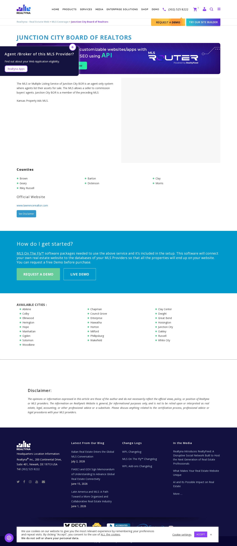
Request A (168, 22)
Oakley (162, 331)
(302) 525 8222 (178, 9)
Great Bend (165, 318)
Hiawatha (96, 322)
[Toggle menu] (218, 9)
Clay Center (165, 309)
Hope (25, 327)
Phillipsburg (97, 336)
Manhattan (29, 331)
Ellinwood (28, 318)
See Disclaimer (26, 213)
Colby (25, 313)
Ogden (26, 336)
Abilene (26, 309)
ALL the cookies (110, 534)
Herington (28, 322)
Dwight (162, 313)
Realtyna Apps (16, 69)
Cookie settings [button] (181, 534)
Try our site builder (203, 22)
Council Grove (98, 313)
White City (164, 340)
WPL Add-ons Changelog (137, 466)
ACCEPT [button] (200, 534)
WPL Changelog (131, 451)
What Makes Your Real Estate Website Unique (196, 473)
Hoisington (164, 322)
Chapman (96, 309)
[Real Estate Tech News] (43, 481)
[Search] (211, 9)
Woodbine (28, 344)
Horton (94, 327)
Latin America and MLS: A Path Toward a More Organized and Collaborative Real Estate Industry (91, 496)
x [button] (211, 534)
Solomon (27, 340)
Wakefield (96, 340)
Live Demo (79, 274)
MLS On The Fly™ (30, 253)
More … (177, 493)
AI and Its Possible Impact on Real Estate (193, 484)
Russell (162, 336)
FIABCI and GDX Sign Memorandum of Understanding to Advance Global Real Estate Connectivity (93, 474)
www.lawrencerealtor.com (32, 205)
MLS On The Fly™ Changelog (139, 459)
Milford (94, 331)
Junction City (165, 327)
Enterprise (96, 318)
